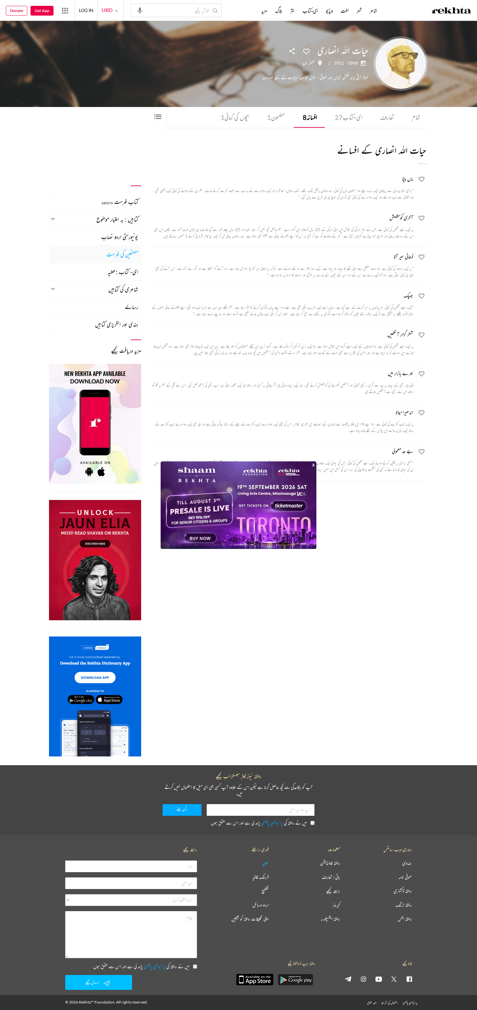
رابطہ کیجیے (333, 891)
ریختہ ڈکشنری (403, 891)
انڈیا (305, 63)
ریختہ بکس (405, 919)
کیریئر (336, 905)
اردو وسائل (260, 905)
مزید (264, 10)
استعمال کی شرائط (389, 1003)
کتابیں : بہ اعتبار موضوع (117, 219)
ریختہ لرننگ (404, 905)
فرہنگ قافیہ (260, 877)
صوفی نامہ (405, 877)
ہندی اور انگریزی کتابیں (116, 324)
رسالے (131, 307)
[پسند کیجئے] (306, 51)
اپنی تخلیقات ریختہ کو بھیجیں (250, 919)
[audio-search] (140, 10)
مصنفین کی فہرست (122, 254)
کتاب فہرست (119, 202)
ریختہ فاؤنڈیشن (330, 863)
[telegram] (348, 979)
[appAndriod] (295, 979)
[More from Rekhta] (65, 10)
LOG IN (86, 10)
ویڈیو (329, 10)
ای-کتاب (348, 117)
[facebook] (409, 979)
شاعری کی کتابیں (123, 289)
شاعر (373, 10)
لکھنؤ (312, 63)
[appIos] (254, 979)
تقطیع (265, 891)
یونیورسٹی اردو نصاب (119, 237)
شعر (359, 10)
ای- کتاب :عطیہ (123, 272)
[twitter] (394, 979)
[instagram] (363, 979)
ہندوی (407, 863)
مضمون (276, 117)
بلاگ (278, 10)
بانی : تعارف (331, 877)
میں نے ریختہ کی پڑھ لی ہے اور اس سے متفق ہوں (259, 823)
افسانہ (310, 117)
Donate (16, 10)
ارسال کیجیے (92, 982)
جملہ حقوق (371, 1003)
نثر (292, 10)
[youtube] (378, 979)
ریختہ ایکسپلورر (330, 919)
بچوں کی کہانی (235, 117)
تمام (416, 117)
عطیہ (265, 863)
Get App (42, 10)
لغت (345, 10)
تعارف (387, 117)
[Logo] (451, 11)
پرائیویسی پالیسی (272, 823)
